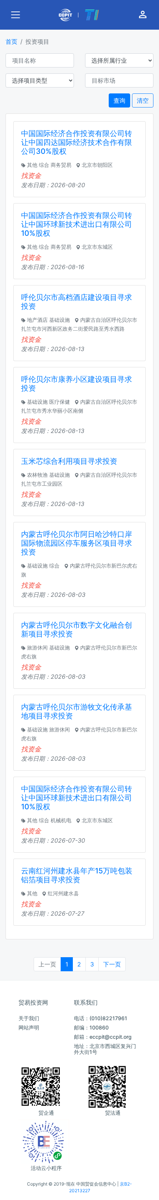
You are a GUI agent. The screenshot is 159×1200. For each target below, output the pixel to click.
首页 (11, 41)
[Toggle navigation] (16, 15)
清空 (143, 100)
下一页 (112, 964)
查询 (119, 100)
